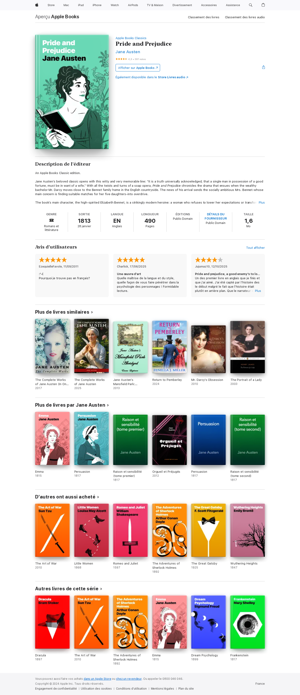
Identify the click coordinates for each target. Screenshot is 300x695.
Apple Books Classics (131, 38)
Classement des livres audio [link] (245, 17)
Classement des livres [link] (203, 17)
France (260, 683)
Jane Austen (128, 51)
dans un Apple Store (97, 678)
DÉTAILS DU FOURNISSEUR (216, 216)
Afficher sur (136, 68)
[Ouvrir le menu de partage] (264, 68)
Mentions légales (162, 688)
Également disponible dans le (150, 77)
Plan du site (186, 688)
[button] (250, 5)
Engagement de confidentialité (56, 688)
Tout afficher (255, 247)
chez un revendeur (129, 678)
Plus (262, 202)
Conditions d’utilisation (131, 688)
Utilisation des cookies (96, 688)
